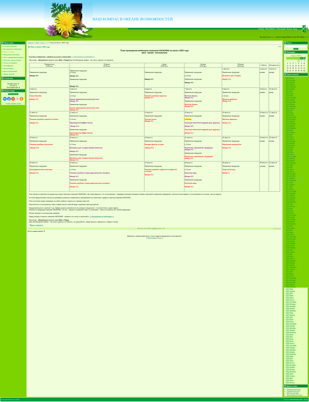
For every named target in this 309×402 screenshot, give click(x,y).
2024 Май (289, 337)
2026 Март (289, 374)
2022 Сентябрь (291, 302)
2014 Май (289, 134)
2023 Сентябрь (291, 324)
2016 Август (290, 171)
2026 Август (290, 382)
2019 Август (290, 234)
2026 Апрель (290, 376)
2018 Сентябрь (291, 215)
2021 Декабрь (291, 282)
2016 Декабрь (291, 176)
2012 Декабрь (291, 102)
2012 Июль (290, 95)
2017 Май (289, 187)
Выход (289, 29)
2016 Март (289, 165)
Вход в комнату (36, 225)
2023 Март (289, 313)
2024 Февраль (291, 332)
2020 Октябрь (291, 261)
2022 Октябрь (291, 304)
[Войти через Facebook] (9, 99)
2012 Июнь (290, 93)
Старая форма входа (13, 103)
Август (43, 43)
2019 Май (289, 230)
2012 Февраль (291, 87)
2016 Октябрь (291, 174)
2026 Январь (290, 369)
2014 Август (290, 139)
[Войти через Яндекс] (13, 99)
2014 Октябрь (291, 141)
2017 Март (289, 182)
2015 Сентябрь (291, 156)
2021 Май (289, 271)
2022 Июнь (290, 295)
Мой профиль (270, 29)
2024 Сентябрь (291, 345)
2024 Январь (290, 330)
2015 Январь (290, 145)
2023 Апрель (290, 315)
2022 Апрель (290, 291)
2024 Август (290, 343)
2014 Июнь (290, 137)
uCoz (306, 399)
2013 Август (290, 115)
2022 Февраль (291, 287)
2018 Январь (290, 200)
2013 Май (289, 110)
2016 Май (289, 167)
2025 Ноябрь (290, 367)
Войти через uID (13, 94)
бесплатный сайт (296, 399)
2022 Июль (290, 297)
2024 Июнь (290, 339)
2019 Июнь (290, 232)
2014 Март (289, 130)
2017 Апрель (290, 184)
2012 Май (289, 91)
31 (304, 71)
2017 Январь (290, 178)
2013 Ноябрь (290, 121)
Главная (261, 29)
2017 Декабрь (291, 197)
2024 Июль (290, 341)
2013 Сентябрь (291, 117)
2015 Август (290, 154)
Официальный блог (294, 389)
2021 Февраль (291, 267)
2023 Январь (290, 308)
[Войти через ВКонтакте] (5, 99)
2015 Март (289, 147)
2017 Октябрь (291, 193)
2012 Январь (290, 84)
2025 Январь (290, 352)
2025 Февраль (291, 354)
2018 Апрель (290, 206)
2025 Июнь (290, 361)
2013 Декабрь (291, 124)
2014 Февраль (291, 128)
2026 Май (289, 378)
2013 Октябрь (291, 119)
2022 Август (290, 300)
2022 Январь (290, 284)
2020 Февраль (291, 247)
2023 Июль (290, 321)
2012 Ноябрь (290, 100)
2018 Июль (290, 213)
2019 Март (289, 226)
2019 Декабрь (291, 243)
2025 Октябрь (291, 365)
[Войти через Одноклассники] (21, 99)
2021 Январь (290, 265)
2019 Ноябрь (290, 241)
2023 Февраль (291, 311)
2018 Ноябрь (290, 217)
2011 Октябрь (290, 80)
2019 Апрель (290, 228)
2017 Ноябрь (290, 195)
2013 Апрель (290, 108)
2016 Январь (290, 161)
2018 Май (289, 208)
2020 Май (289, 254)
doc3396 (154, 228)
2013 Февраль (291, 106)
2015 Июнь (290, 152)
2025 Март (289, 356)
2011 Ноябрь (290, 82)
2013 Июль (290, 113)
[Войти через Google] (17, 99)
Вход (295, 29)
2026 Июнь (290, 380)
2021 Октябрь (291, 280)
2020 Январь (290, 245)
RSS (307, 37)
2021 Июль (290, 274)
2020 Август (290, 258)
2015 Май (289, 150)
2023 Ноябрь (290, 326)
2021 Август (290, 276)
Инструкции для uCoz (294, 395)
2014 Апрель (290, 132)
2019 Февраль (291, 224)
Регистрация (281, 29)
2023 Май (289, 317)
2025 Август (290, 363)
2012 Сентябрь (291, 97)
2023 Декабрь (291, 328)
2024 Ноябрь (290, 347)
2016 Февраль (291, 163)
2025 (37, 43)
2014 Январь (290, 126)
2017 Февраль (291, 180)
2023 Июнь (290, 319)
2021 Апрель (290, 269)
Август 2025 (295, 56)
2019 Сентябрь (291, 237)
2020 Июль (290, 256)
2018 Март (289, 204)
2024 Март (289, 334)
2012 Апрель (290, 89)
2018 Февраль (291, 202)
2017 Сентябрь (291, 191)
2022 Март (289, 289)
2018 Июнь (290, 211)
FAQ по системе (292, 393)
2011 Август (290, 78)
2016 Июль (290, 169)
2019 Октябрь (291, 239)
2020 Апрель (290, 252)
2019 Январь (290, 221)
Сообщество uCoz (293, 391)
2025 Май (289, 358)
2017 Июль (290, 189)
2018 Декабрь (291, 219)
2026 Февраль (291, 371)
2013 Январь (290, 104)
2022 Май (289, 293)
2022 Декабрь (291, 306)
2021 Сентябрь (291, 278)
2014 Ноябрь (290, 143)
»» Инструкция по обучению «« (83, 57)
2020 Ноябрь (290, 263)
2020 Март (289, 250)
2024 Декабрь (291, 350)
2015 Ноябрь (290, 158)
